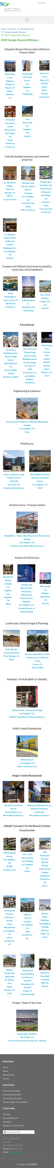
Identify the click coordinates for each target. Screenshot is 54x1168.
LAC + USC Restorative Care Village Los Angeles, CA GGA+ (27, 862)
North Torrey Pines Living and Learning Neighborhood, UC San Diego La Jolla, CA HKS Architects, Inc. (30, 361)
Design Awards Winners (15, 32)
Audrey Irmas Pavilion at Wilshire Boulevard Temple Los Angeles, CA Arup (27, 427)
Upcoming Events (11, 1118)
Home (3, 29)
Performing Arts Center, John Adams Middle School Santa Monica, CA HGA (46, 360)
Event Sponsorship (11, 1091)
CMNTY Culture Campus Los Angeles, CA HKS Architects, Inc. (27, 926)
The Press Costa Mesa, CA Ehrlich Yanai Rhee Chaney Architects (44, 85)
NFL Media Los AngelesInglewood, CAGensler (45, 594)
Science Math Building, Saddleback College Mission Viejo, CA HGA (44, 925)
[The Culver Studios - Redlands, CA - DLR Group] (28, 297)
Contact (6, 1114)
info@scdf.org (15, 1152)
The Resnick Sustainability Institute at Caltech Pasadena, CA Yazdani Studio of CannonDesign (27, 982)
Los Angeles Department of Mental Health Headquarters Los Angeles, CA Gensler (10, 246)
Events (13, 29)
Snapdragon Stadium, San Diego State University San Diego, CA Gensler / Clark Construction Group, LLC (45, 197)
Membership (8, 1075)
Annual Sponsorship (12, 1094)
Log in (42, 2)
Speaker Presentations (13, 1125)
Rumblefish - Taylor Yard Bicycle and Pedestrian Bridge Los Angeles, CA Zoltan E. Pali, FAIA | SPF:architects (27, 540)
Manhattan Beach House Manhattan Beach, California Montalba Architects (39, 810)
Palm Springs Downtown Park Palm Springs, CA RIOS (11, 654)
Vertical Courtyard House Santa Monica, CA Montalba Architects (13, 810)
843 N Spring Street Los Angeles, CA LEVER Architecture (9, 861)
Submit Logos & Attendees (15, 1102)
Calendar (7, 1122)
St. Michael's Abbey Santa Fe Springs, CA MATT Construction (9, 191)
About (5, 1071)
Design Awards (27, 29)
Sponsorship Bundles (12, 1098)
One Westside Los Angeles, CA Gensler (27, 127)
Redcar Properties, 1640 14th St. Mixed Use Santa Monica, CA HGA (9, 982)
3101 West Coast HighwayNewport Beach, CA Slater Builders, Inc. (10, 86)
